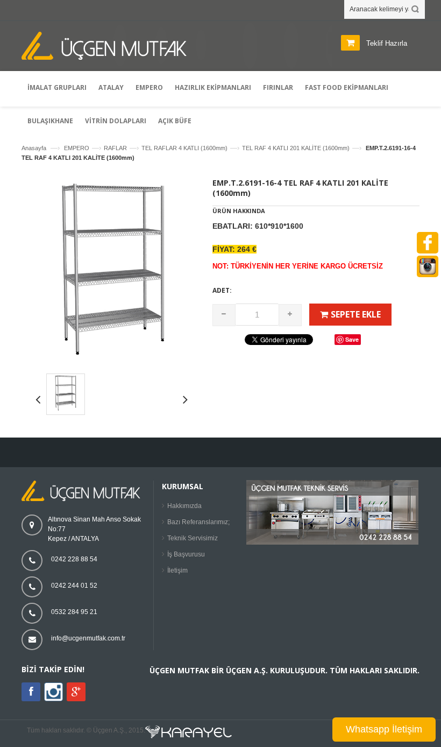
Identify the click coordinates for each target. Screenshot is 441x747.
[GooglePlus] (76, 691)
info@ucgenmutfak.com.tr (88, 638)
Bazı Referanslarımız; (198, 522)
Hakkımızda (184, 506)
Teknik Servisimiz (192, 538)
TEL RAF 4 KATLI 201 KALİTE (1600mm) (296, 148)
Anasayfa (34, 148)
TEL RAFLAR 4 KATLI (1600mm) (184, 148)
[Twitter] (53, 699)
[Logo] (83, 498)
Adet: (222, 290)
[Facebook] (31, 691)
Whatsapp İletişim (384, 729)
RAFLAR (115, 148)
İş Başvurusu (186, 554)
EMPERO (76, 148)
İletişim (177, 570)
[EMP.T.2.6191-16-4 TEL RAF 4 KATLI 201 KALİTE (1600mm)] (113, 358)
